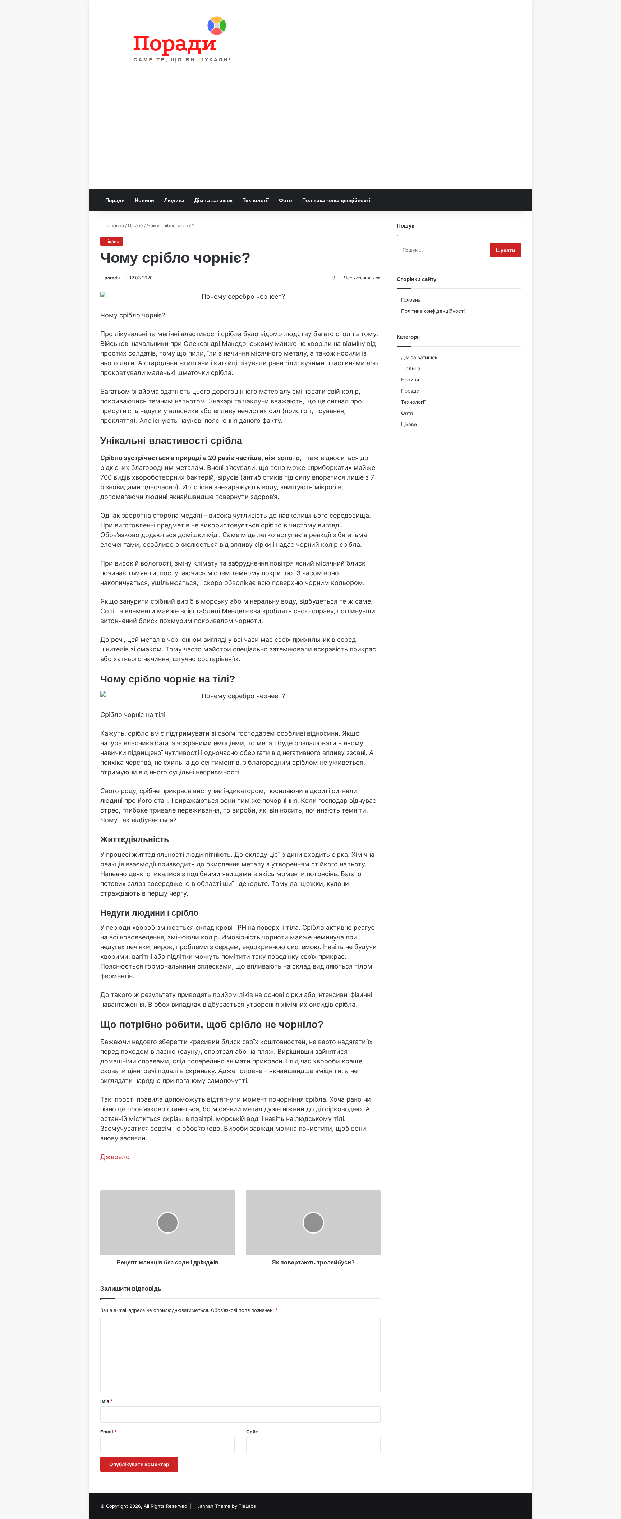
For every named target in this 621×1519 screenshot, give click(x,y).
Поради (115, 200)
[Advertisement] (310, 135)
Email (108, 1432)
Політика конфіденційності (336, 200)
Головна (114, 225)
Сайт (252, 1432)
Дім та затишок (213, 200)
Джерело (115, 1157)
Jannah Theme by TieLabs (226, 1506)
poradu (112, 277)
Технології (256, 200)
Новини (144, 200)
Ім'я (106, 1401)
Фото (285, 200)
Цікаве (135, 225)
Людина (174, 200)
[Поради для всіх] (178, 40)
